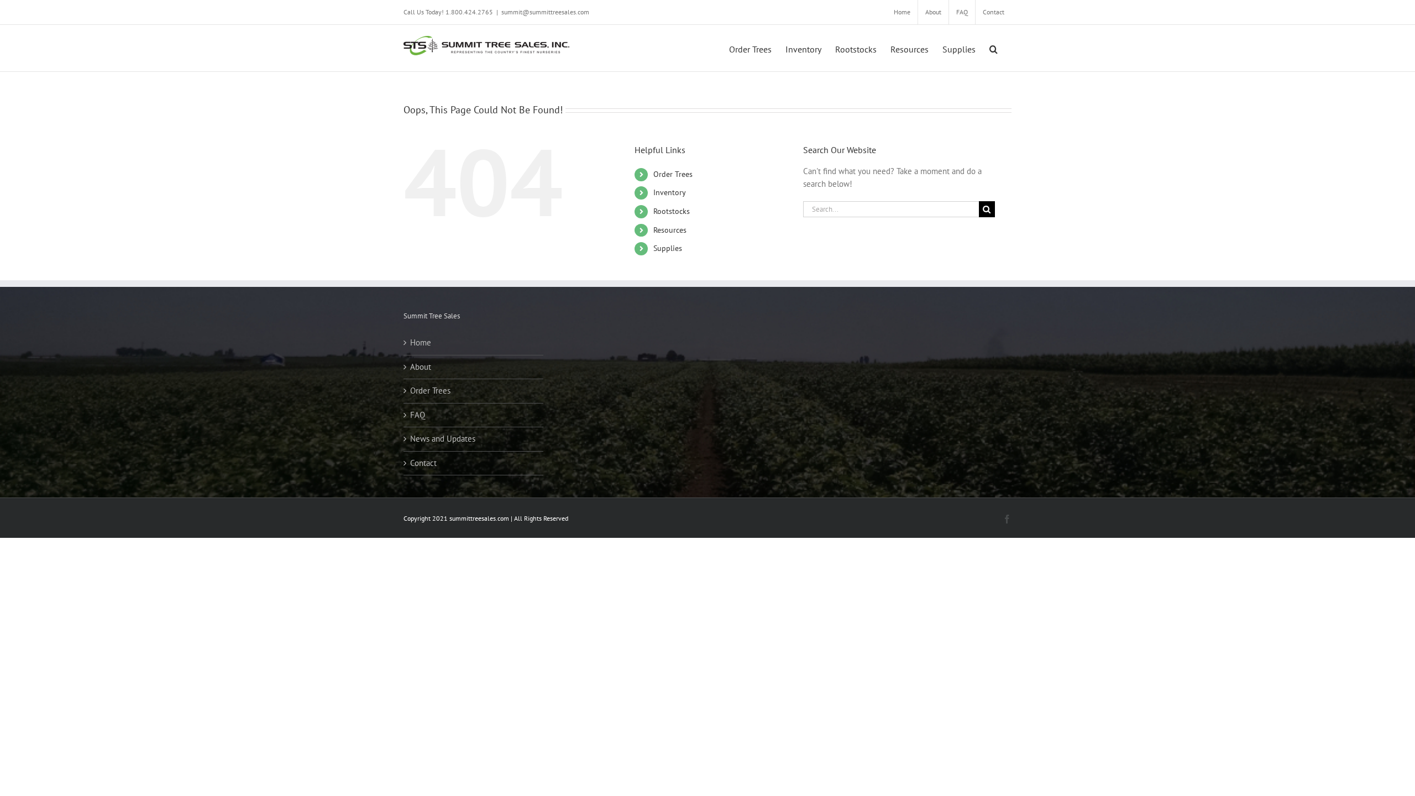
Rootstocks (671, 211)
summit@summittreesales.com (545, 12)
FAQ (417, 415)
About (420, 367)
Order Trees (673, 174)
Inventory (669, 192)
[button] (993, 48)
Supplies (667, 248)
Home (420, 342)
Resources (669, 230)
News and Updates (442, 438)
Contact (423, 463)
